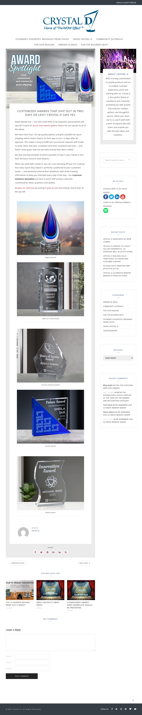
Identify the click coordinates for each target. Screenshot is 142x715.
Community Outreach (109, 39)
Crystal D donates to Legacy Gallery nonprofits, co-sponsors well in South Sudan (117, 249)
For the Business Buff (94, 44)
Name (9, 656)
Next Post (84, 563)
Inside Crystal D (82, 39)
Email (9, 662)
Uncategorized (110, 331)
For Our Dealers (44, 44)
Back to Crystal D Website (126, 2)
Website (9, 668)
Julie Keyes (108, 419)
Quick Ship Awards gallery (45, 125)
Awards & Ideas (67, 44)
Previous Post (18, 563)
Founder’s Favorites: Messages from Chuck (42, 39)
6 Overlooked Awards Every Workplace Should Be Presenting (79, 605)
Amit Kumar (108, 392)
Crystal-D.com (51, 188)
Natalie (36, 531)
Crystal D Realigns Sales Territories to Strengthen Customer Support (115, 259)
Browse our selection (24, 188)
